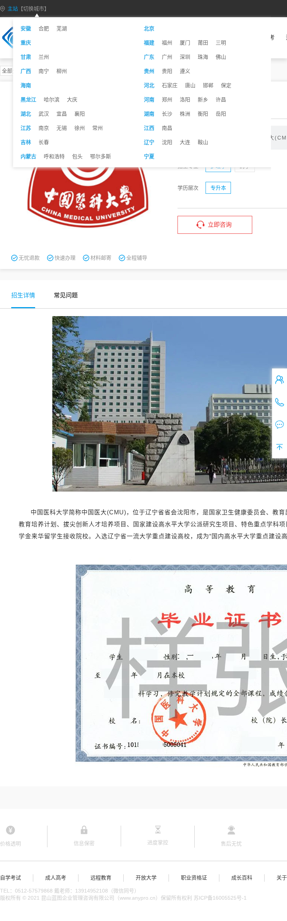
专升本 (218, 188)
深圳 (185, 57)
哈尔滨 (51, 99)
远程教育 (100, 878)
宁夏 (149, 156)
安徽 (26, 28)
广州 (167, 57)
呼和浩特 (54, 156)
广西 (26, 71)
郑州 (167, 99)
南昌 (167, 128)
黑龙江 (28, 99)
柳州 (61, 71)
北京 (149, 28)
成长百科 (241, 878)
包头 (77, 156)
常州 (97, 128)
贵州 (149, 71)
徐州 (79, 128)
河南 (149, 99)
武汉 (43, 114)
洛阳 (185, 99)
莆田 (203, 43)
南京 (43, 128)
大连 (185, 142)
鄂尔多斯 (100, 156)
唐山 (190, 85)
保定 (226, 85)
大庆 (72, 99)
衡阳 (203, 114)
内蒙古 (28, 156)
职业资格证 (194, 878)
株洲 (185, 114)
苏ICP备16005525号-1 (220, 898)
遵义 (185, 71)
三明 (221, 43)
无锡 (61, 128)
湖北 (26, 114)
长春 (43, 142)
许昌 (221, 99)
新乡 (203, 99)
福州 (167, 43)
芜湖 (61, 28)
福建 (149, 43)
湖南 (149, 114)
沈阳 (167, 142)
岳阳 (221, 114)
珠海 (203, 57)
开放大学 (146, 878)
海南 (26, 85)
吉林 (26, 142)
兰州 (43, 57)
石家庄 (170, 85)
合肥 (43, 28)
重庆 (26, 43)
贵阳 (167, 71)
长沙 (167, 114)
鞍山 (203, 142)
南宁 (43, 71)
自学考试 (10, 878)
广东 (149, 57)
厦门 (185, 43)
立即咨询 (220, 224)
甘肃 (26, 57)
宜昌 (61, 114)
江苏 (26, 128)
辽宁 (149, 142)
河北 (149, 85)
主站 (28, 9)
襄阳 (79, 114)
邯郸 (208, 85)
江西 (149, 128)
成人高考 (55, 878)
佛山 (221, 57)
